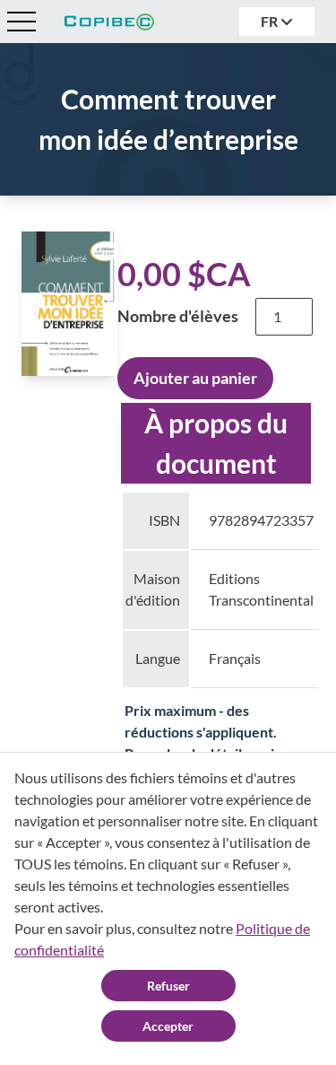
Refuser (168, 985)
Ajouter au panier (195, 378)
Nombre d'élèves (177, 316)
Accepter (168, 1026)
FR (270, 21)
